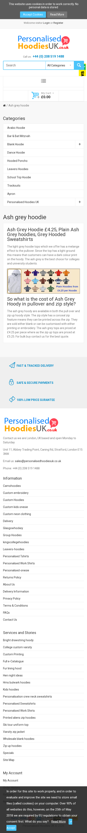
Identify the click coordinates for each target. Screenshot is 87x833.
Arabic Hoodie (16, 127)
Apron (11, 193)
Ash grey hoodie (18, 105)
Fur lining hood (12, 668)
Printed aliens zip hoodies (19, 717)
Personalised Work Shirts (19, 563)
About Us (9, 584)
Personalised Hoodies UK (23, 202)
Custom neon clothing (17, 514)
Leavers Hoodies (17, 169)
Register (58, 22)
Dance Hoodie (16, 152)
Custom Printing (13, 654)
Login (46, 22)
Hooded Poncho (17, 160)
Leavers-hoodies (13, 549)
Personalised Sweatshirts (19, 703)
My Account (10, 780)
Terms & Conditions (15, 605)
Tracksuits (13, 185)
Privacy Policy (11, 598)
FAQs (6, 612)
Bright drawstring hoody (18, 640)
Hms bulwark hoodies (16, 682)
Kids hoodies (11, 689)
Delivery (8, 521)
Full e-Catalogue (13, 661)
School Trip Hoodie (19, 177)
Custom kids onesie (15, 507)
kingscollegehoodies (16, 542)
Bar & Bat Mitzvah (18, 136)
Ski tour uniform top (16, 724)
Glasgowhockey (13, 528)
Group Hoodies (12, 535)
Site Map (8, 760)
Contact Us (10, 619)
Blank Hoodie (15, 144)
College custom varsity (17, 647)
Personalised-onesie (16, 570)
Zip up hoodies (12, 745)
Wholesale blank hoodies (18, 738)
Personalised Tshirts (16, 556)
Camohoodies (12, 485)
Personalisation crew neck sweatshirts (27, 696)
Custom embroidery (16, 492)
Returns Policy (12, 577)
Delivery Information (16, 591)
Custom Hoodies (13, 500)
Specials (8, 753)
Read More (57, 14)
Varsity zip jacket (14, 731)
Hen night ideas (13, 675)
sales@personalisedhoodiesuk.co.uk (38, 461)
